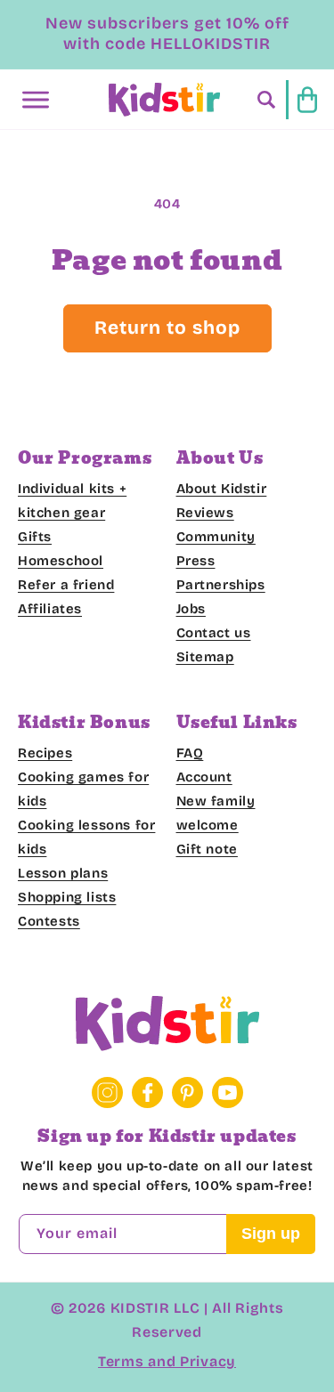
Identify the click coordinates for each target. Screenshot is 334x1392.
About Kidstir (221, 489)
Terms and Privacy (167, 1361)
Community (216, 537)
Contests (49, 921)
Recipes (45, 753)
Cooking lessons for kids (86, 837)
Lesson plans (63, 873)
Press (196, 561)
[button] (35, 99)
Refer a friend (66, 585)
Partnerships (220, 585)
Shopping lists (67, 897)
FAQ (190, 753)
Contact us (213, 633)
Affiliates (50, 609)
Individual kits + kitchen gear (72, 501)
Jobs (191, 609)
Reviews (205, 513)
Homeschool (60, 561)
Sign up (270, 1233)
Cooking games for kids (83, 789)
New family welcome (216, 813)
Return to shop (167, 327)
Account (204, 777)
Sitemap (205, 657)
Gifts (35, 537)
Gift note (207, 849)
